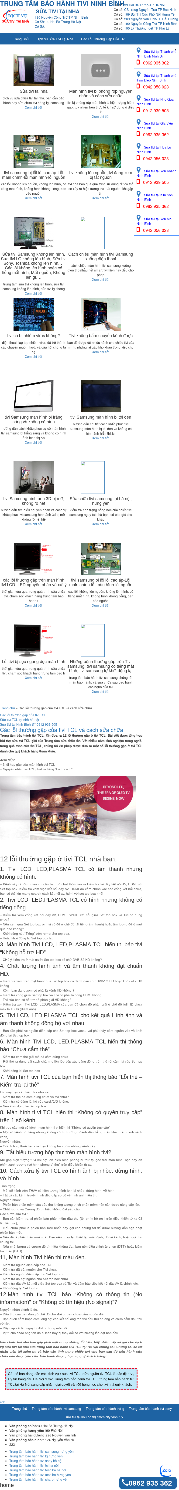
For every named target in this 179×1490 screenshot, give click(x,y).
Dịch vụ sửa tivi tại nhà (55, 39)
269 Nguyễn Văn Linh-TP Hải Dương (151, 19)
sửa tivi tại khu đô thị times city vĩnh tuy (94, 1417)
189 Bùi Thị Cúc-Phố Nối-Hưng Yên (150, 14)
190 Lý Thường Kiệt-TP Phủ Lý (146, 28)
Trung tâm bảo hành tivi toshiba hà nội (37, 1470)
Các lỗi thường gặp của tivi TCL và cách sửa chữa (61, 730)
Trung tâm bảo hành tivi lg (105, 1408)
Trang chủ (21, 39)
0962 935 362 (150, 1483)
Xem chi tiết (33, 107)
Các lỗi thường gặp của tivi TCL (23, 715)
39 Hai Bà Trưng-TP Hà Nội (144, 5)
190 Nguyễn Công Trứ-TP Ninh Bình (151, 23)
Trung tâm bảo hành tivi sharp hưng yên (39, 1479)
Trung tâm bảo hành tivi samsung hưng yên (41, 1451)
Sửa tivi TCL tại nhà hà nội (19, 719)
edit (2, 1402)
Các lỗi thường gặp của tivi (103, 39)
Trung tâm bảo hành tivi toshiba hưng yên (40, 1474)
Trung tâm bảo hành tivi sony (150, 1408)
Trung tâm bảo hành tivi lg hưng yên (36, 1456)
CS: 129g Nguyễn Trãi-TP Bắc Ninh (150, 9)
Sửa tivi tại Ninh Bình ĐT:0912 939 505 (28, 724)
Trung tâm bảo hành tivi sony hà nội (35, 1460)
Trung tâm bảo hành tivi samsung (56, 1408)
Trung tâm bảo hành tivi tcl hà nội (34, 1465)
